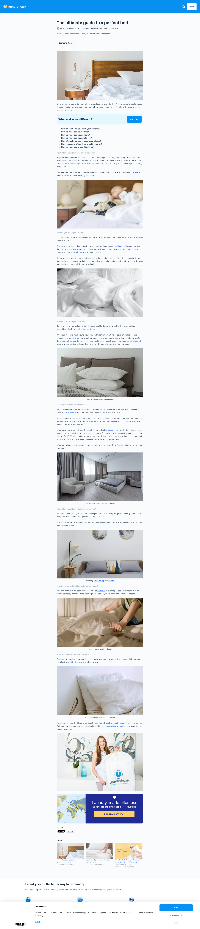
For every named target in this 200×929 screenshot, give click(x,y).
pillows (105, 513)
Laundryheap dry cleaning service (127, 723)
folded (75, 662)
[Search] (183, 6)
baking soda (113, 430)
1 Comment (113, 29)
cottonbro (99, 649)
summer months (102, 163)
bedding (112, 157)
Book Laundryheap (114, 814)
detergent (64, 249)
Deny (176, 923)
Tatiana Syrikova (98, 717)
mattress (70, 412)
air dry (79, 252)
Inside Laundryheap (99, 29)
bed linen (101, 591)
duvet (64, 237)
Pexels (111, 399)
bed (63, 110)
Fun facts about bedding (66, 860)
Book (192, 6)
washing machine (121, 246)
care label (136, 172)
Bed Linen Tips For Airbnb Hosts (98, 860)
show (71, 43)
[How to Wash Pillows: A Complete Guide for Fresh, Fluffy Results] (128, 851)
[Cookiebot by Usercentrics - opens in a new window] (19, 924)
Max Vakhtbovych (99, 503)
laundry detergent (77, 341)
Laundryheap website (114, 726)
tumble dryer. (89, 329)
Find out (134, 119)
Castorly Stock (99, 399)
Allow (176, 908)
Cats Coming (99, 581)
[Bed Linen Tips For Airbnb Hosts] (99, 851)
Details (38, 922)
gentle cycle (74, 338)
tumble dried (135, 341)
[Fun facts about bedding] (70, 851)
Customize (174, 915)
